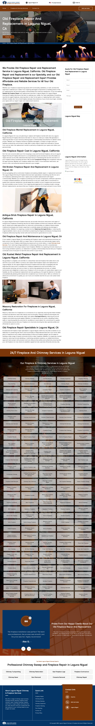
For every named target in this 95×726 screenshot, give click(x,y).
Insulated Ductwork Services (83, 587)
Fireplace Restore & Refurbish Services (30, 595)
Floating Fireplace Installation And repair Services (65, 595)
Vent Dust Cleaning (65, 549)
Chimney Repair (65, 384)
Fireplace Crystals (29, 495)
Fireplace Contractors (83, 430)
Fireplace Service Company (47, 555)
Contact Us (35, 8)
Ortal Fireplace (65, 522)
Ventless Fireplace (47, 581)
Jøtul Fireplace (12, 522)
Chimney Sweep (12, 378)
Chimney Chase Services (47, 417)
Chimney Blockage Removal (29, 410)
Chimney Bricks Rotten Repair (65, 474)
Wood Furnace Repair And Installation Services (47, 444)
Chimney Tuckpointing (83, 404)
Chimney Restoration (11, 410)
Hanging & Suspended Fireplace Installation (83, 581)
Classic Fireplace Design (83, 481)
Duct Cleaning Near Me (30, 568)
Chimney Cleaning (29, 378)
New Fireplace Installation (83, 389)
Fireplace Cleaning (83, 378)
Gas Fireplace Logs (83, 460)
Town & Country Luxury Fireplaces (47, 502)
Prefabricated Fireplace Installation (83, 444)
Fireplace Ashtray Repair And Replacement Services (83, 452)
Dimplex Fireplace (65, 515)
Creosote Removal (29, 384)
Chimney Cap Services (29, 417)
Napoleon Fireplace (47, 509)
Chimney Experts (11, 561)
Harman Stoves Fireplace (30, 515)
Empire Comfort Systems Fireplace (12, 536)
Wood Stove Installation (65, 574)
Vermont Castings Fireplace (83, 509)
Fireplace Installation (65, 389)
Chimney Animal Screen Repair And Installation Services (65, 397)
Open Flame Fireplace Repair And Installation (12, 587)
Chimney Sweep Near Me (47, 568)
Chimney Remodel (65, 587)
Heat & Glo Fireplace (11, 515)
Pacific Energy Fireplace (30, 522)
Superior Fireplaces (12, 502)
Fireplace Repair (47, 389)
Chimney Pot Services (65, 423)
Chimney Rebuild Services (29, 543)
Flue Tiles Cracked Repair (47, 481)
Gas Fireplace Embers (83, 488)
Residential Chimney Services (65, 467)
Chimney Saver (83, 410)
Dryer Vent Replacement (47, 561)
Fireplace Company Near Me (12, 574)
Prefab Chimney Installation (47, 543)
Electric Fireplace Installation (29, 444)
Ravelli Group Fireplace (47, 536)
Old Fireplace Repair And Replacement (65, 410)
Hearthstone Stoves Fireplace (83, 528)
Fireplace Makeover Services (47, 587)
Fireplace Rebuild (11, 437)
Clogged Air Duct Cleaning (29, 555)
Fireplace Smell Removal (12, 481)
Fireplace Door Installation (47, 452)
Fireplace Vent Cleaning (65, 430)
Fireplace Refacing (65, 404)
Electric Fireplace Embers (65, 488)
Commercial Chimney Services (47, 467)
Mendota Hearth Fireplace (47, 522)
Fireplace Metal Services (12, 460)
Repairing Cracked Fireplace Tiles (47, 474)
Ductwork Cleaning (65, 568)
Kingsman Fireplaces (65, 502)
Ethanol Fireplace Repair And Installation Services (65, 444)
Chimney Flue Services (83, 417)
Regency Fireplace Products (83, 495)
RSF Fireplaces (12, 509)
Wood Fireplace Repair (29, 437)
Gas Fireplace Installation (11, 444)
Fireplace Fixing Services (29, 581)
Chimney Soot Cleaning (12, 389)
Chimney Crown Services (12, 417)
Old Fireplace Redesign (65, 481)
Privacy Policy (38, 713)
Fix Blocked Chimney (12, 474)
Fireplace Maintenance (29, 574)
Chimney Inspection (65, 378)
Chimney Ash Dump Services (47, 424)
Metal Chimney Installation (12, 404)
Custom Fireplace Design (29, 488)
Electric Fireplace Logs (29, 467)
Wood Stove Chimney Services (11, 581)
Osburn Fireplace (47, 515)
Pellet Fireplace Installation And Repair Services (65, 495)
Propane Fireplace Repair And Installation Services (12, 452)
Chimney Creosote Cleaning (29, 389)
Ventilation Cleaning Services (30, 587)
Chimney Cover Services (65, 417)
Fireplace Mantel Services (83, 595)
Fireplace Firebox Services (47, 460)
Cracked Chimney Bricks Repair (83, 474)
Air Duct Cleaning (29, 549)
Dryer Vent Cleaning (83, 543)
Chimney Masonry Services (29, 430)
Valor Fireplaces (30, 502)
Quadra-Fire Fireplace (83, 515)
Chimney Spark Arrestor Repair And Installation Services (47, 397)
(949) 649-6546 (86, 8)
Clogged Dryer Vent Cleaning (12, 555)
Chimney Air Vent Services (12, 495)
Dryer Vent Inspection (83, 549)
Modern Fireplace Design (11, 488)
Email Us (78, 2)
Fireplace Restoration (11, 397)
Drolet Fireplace (12, 528)
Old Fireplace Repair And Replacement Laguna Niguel (20, 43)
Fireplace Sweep (47, 430)
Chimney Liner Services (12, 423)
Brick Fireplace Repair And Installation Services (11, 595)
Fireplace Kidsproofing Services (65, 543)
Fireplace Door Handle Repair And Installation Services (65, 452)
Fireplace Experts (83, 555)
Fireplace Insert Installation (12, 543)
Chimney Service (47, 378)
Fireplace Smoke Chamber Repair (47, 404)
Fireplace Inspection (47, 410)
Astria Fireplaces (83, 502)
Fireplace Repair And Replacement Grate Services (29, 460)
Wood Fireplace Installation (83, 437)
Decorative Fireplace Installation (83, 561)
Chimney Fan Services (83, 423)
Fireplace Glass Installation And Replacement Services (29, 452)
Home (4, 8)
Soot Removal (47, 384)
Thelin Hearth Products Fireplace (30, 536)
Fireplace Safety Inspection (65, 561)
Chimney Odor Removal (30, 481)
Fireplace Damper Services (65, 460)
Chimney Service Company (65, 555)
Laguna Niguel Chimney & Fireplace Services (70, 723)
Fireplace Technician (83, 568)
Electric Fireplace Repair (65, 437)
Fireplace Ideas (12, 568)
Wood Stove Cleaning (83, 574)
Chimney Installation (83, 384)
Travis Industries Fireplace (65, 528)
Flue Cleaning (11, 384)
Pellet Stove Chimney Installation (47, 488)
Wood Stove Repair (47, 574)
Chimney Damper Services (29, 424)
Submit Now (78, 107)
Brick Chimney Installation (83, 397)
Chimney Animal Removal (65, 536)
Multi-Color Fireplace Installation (47, 495)
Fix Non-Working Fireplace (29, 397)
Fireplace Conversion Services (65, 581)
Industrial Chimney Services (83, 467)
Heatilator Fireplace (30, 509)
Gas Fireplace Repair (47, 437)
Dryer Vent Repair (29, 561)
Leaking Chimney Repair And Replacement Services (30, 474)
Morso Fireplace (47, 528)
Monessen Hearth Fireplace (29, 528)
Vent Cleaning (11, 549)
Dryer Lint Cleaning (47, 549)
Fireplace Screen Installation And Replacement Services (83, 536)
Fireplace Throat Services (12, 467)
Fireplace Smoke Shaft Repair (30, 404)
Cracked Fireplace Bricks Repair (47, 595)
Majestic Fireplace (65, 509)
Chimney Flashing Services (11, 430)
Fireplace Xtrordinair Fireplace (83, 522)
